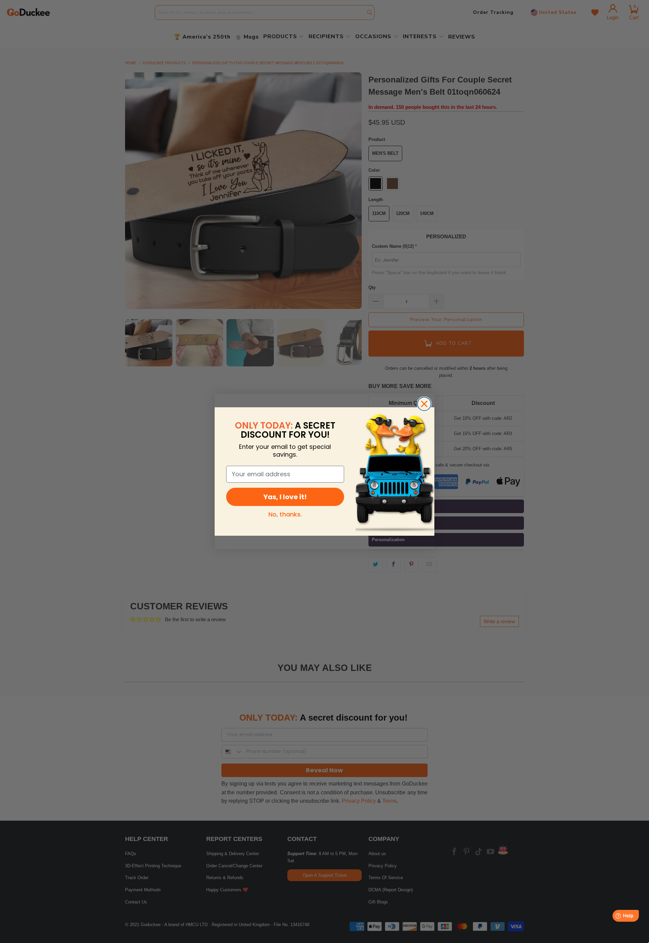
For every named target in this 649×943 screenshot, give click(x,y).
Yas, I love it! (285, 497)
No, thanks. (285, 514)
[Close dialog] (424, 404)
